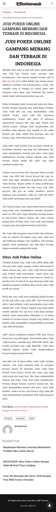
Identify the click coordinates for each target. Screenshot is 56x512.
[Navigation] (3, 3)
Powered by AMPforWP (28, 506)
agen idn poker (14, 80)
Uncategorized (20, 12)
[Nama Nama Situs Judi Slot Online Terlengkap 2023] (28, 2)
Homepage (6, 12)
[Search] (51, 3)
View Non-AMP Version (37, 500)
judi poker (21, 418)
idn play (8, 418)
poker (31, 418)
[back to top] (49, 505)
